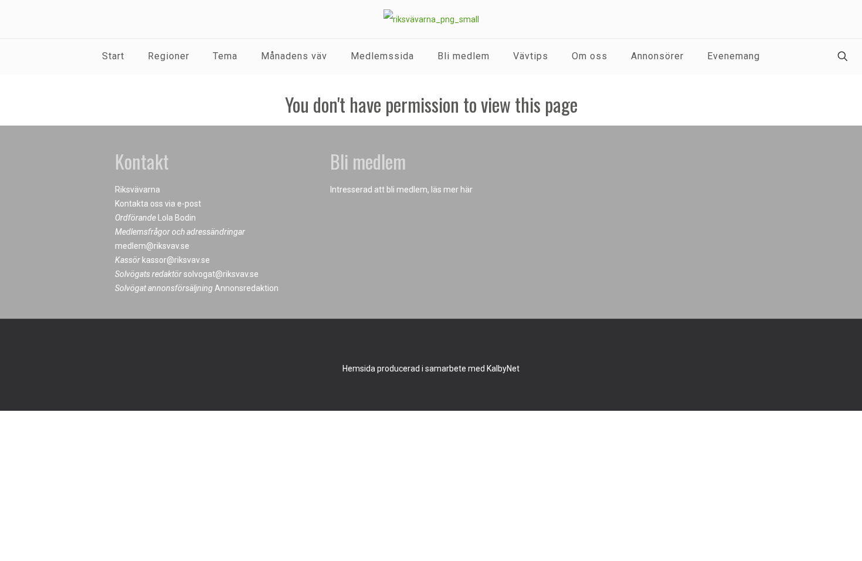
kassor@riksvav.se (176, 260)
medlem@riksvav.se (152, 246)
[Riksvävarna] (431, 19)
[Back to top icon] (431, 343)
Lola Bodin (177, 217)
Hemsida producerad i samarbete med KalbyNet (431, 368)
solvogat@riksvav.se (221, 274)
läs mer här (452, 189)
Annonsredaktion (247, 288)
